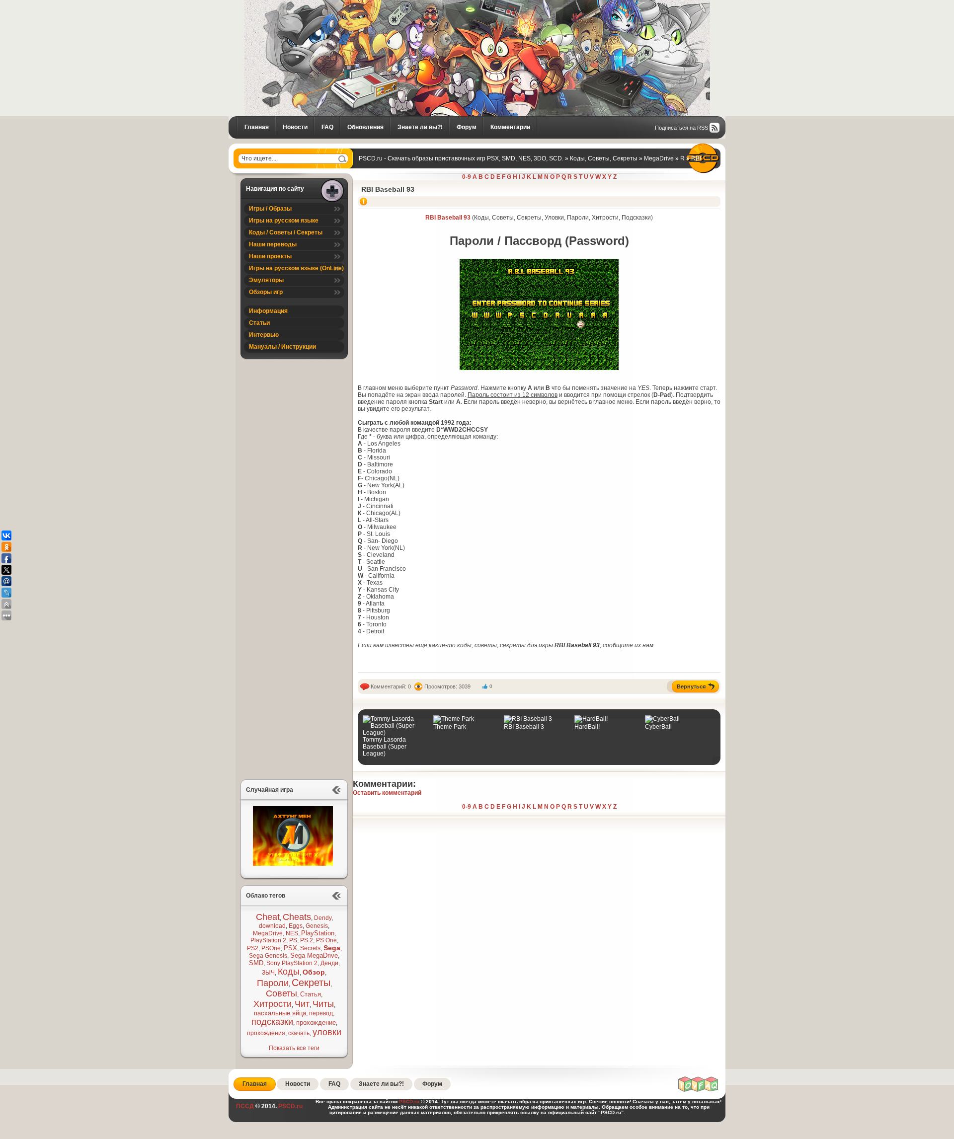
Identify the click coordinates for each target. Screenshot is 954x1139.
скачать (299, 1033)
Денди (329, 963)
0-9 (466, 176)
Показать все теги (294, 1048)
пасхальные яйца (280, 1013)
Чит (302, 1004)
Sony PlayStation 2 (292, 963)
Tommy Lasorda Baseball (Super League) (384, 746)
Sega (331, 948)
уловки (327, 1032)
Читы (323, 1004)
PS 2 (306, 940)
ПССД (245, 1106)
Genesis (317, 925)
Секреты (311, 982)
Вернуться (691, 686)
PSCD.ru (290, 1106)
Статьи (259, 322)
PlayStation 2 (268, 940)
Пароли (273, 983)
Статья (310, 994)
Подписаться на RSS (681, 128)
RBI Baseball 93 (387, 189)
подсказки (272, 1022)
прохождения (266, 1033)
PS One (326, 940)
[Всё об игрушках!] (698, 1090)
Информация (268, 310)
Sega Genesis (268, 955)
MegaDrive (268, 933)
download (272, 925)
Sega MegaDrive (314, 955)
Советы (281, 993)
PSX (290, 948)
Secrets (310, 948)
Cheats (297, 917)
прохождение (316, 1022)
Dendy (322, 917)
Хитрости (272, 1004)
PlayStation (317, 933)
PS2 (252, 948)
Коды (289, 972)
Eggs (296, 925)
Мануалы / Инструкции (282, 346)
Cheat (268, 917)
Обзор (314, 972)
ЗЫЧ (268, 972)
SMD (256, 963)
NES (292, 933)
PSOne (271, 948)
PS (293, 940)
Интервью (264, 334)
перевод (321, 1013)
